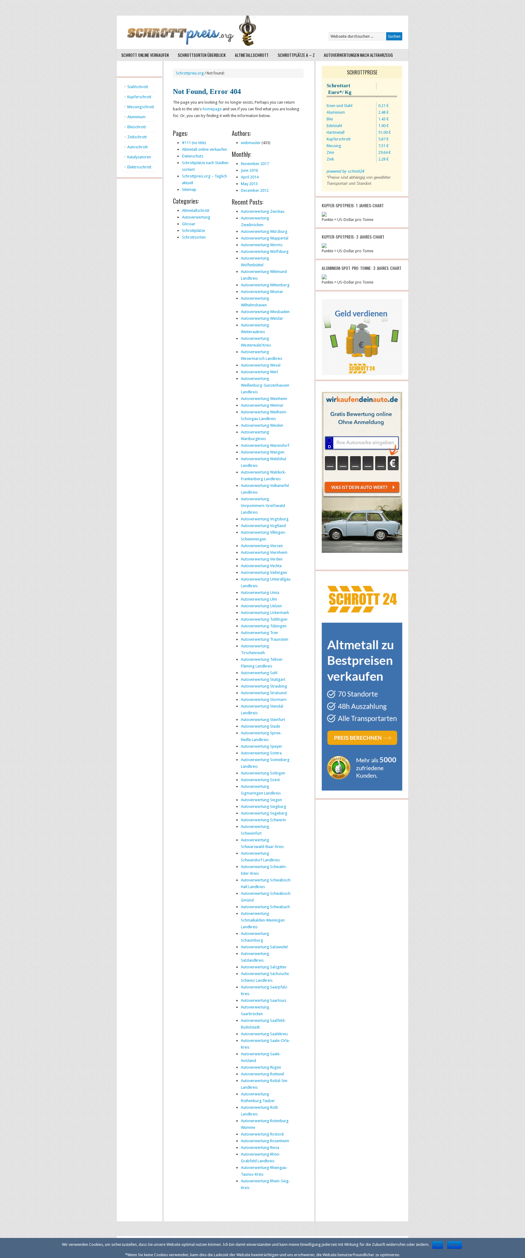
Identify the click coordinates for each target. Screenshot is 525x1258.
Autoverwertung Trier (259, 632)
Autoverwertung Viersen (262, 545)
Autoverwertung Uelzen (261, 606)
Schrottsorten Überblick (202, 55)
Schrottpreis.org (190, 73)
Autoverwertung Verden (262, 559)
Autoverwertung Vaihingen (264, 572)
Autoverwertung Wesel (260, 365)
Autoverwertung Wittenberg (265, 285)
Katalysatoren (139, 157)
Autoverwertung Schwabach (265, 907)
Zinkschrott (137, 137)
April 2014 (250, 177)
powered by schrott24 (345, 171)
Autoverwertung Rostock (262, 1134)
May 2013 (249, 183)
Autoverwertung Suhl (259, 672)
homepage (212, 109)
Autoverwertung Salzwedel (264, 947)
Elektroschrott (139, 167)
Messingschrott (140, 107)
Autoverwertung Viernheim (264, 552)
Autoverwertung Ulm (259, 599)
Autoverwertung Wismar (262, 291)
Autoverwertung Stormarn (264, 699)
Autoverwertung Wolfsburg (265, 251)
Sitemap (189, 189)
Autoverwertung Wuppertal (264, 238)
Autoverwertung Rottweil (262, 1074)
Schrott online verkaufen (145, 55)
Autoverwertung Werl (259, 372)
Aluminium (136, 117)
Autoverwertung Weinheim (264, 398)
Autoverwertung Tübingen (264, 626)
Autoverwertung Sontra (261, 753)
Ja (438, 1245)
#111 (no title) (194, 142)
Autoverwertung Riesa (260, 1147)
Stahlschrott (137, 86)
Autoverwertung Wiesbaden (265, 311)
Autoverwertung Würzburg (264, 231)
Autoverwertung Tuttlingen (264, 619)
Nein (454, 1245)
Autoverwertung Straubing (264, 686)
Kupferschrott (139, 97)
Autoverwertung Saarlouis (263, 1000)
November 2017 (255, 163)
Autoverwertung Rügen (261, 1067)
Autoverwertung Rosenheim (265, 1141)
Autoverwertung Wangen (262, 452)
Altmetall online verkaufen (204, 149)
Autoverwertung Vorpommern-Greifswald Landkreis (263, 506)
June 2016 (249, 170)
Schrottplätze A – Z (296, 55)
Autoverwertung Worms (262, 245)
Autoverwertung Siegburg (263, 806)
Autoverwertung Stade (260, 726)
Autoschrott (137, 147)
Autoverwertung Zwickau (262, 211)
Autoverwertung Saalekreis (264, 1034)
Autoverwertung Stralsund (264, 693)
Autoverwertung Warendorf (265, 445)
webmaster (251, 142)
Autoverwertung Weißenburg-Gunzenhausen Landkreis (265, 385)
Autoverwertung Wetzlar (262, 318)
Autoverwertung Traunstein (264, 639)
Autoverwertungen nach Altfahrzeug (358, 55)
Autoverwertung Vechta (261, 566)
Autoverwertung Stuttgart (263, 679)
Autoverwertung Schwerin (263, 820)
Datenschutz (192, 156)
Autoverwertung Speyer (261, 746)
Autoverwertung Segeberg (264, 813)
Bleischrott (136, 127)
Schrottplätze (193, 230)
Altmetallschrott (252, 55)
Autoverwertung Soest (260, 779)
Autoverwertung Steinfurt (263, 719)
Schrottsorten (194, 237)
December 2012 (255, 190)
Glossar (188, 224)
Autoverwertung (196, 217)
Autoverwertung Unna (260, 592)
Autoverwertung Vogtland (263, 525)
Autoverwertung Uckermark (265, 612)
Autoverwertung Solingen (263, 773)
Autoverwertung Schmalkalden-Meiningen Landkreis (263, 920)
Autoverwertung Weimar (262, 405)
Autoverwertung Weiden (262, 425)
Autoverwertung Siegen (261, 800)
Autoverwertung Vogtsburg (265, 519)
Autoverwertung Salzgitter (264, 967)
